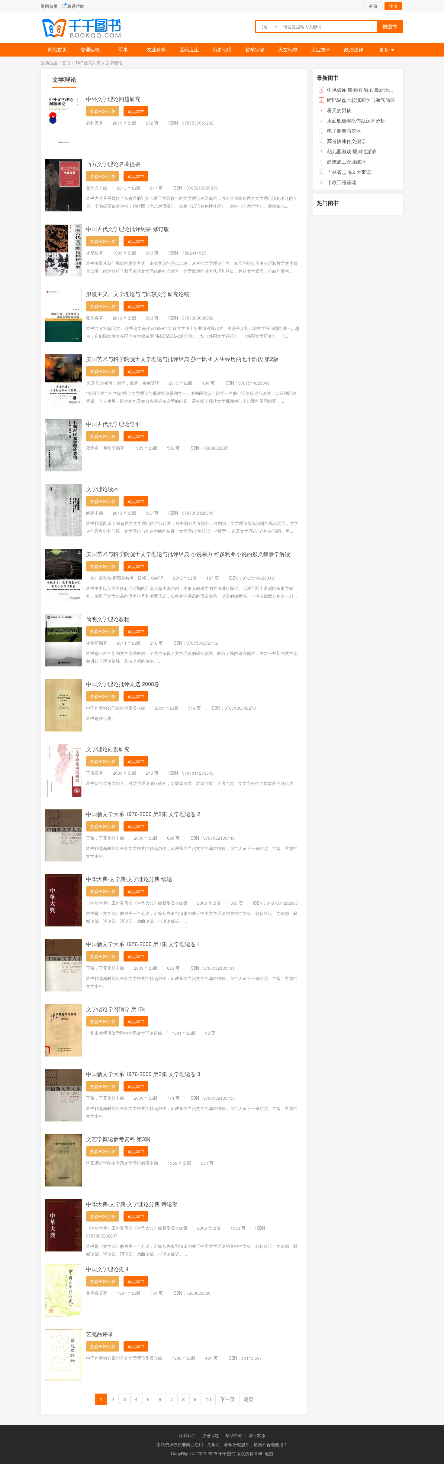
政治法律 (353, 49)
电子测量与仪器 (344, 130)
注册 (393, 6)
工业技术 (320, 49)
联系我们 (187, 1435)
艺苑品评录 (99, 1334)
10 (208, 1399)
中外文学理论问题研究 (113, 98)
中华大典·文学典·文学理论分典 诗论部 (132, 1204)
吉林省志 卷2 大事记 (349, 171)
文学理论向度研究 (108, 749)
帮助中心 (233, 1435)
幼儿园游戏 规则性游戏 (352, 151)
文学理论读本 (102, 489)
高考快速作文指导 (346, 141)
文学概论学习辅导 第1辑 (115, 1009)
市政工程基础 (341, 182)
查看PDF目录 (102, 111)
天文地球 (288, 49)
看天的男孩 (339, 110)
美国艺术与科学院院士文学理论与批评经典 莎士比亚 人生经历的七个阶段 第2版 (182, 359)
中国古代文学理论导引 (113, 424)
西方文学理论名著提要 (113, 164)
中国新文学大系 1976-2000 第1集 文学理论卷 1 (143, 944)
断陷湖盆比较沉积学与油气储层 (361, 99)
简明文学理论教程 (108, 619)
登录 (373, 6)
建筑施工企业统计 (346, 161)
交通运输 (90, 49)
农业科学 (156, 49)
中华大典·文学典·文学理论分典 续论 (129, 879)
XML (259, 1453)
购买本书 (135, 111)
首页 (66, 63)
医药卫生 (189, 49)
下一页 (227, 1399)
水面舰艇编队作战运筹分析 (356, 120)
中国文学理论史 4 (107, 1269)
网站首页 (57, 49)
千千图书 (86, 28)
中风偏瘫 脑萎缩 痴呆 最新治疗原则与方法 (372, 89)
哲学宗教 (255, 49)
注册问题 (210, 1435)
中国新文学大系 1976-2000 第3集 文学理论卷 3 (143, 1074)
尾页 (248, 1399)
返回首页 (49, 6)
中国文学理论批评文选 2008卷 (122, 684)
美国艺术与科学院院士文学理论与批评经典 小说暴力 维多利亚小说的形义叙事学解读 (188, 554)
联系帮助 (75, 6)
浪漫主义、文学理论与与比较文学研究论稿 (137, 294)
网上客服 (257, 1435)
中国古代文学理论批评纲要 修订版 (127, 229)
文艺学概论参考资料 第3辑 (118, 1139)
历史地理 (222, 49)
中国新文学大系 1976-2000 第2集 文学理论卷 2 (143, 814)
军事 (123, 49)
